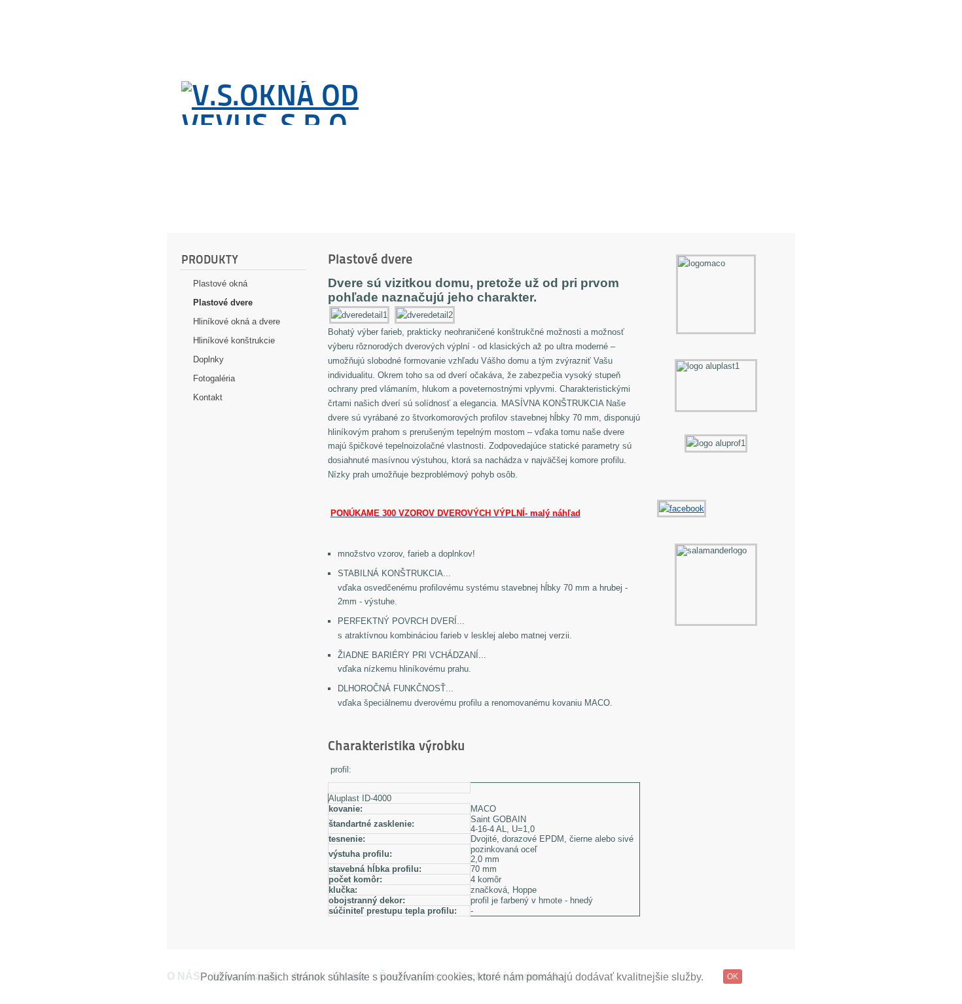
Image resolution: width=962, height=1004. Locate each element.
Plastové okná (220, 283)
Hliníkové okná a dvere (236, 321)
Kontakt (208, 397)
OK (732, 976)
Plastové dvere (223, 302)
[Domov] (319, 103)
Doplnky (208, 359)
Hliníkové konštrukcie (234, 340)
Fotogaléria (214, 378)
